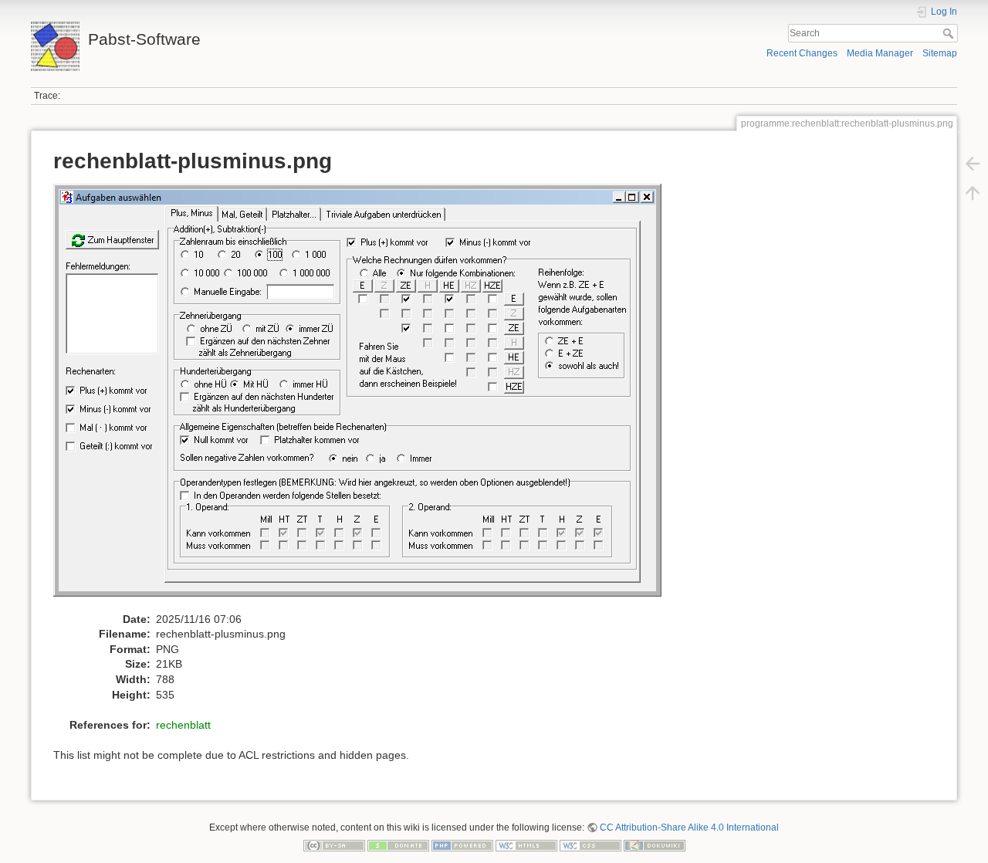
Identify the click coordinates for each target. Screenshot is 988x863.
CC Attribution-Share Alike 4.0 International (689, 827)
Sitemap (939, 53)
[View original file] (365, 397)
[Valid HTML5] (526, 845)
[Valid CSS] (590, 845)
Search (949, 33)
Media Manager (880, 53)
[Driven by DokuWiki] (654, 845)
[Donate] (398, 845)
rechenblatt (183, 725)
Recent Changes (801, 53)
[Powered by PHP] (462, 845)
